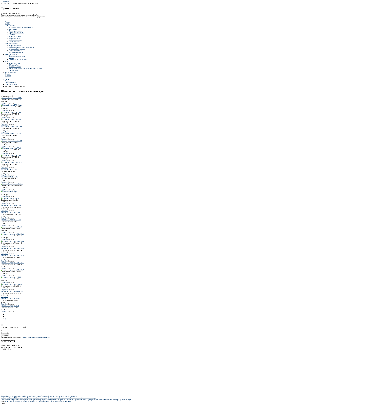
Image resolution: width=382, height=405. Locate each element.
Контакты (8, 76)
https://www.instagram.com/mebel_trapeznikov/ (39, 401)
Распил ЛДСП (14, 70)
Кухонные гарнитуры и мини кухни (21, 27)
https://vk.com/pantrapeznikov (14, 401)
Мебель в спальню (15, 38)
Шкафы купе (13, 29)
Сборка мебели (14, 65)
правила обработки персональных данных (36, 337)
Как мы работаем (10, 72)
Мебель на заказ (14, 63)
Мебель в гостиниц (15, 50)
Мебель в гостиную (15, 40)
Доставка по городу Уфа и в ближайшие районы (25, 68)
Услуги (11, 58)
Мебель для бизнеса (11, 43)
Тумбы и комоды (14, 42)
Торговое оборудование (17, 49)
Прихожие (12, 34)
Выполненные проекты (17, 56)
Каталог (7, 24)
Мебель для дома (10, 25)
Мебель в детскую (15, 36)
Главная (7, 22)
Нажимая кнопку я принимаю (25, 337)
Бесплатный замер (15, 67)
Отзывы (7, 74)
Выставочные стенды (16, 52)
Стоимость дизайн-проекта (18, 59)
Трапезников (5, 1)
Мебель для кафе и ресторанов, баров (21, 47)
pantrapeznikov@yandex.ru (63, 401)
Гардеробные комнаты (16, 33)
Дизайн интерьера (11, 54)
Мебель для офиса (15, 45)
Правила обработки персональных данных (55, 396)
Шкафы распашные (15, 31)
